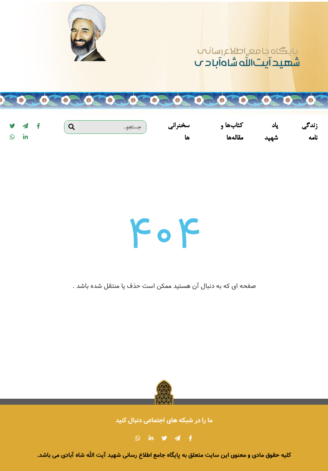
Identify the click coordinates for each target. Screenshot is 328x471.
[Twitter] (12, 125)
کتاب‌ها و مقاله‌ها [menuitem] (231, 132)
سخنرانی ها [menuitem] (179, 132)
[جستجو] (71, 127)
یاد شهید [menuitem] (271, 132)
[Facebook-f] (38, 125)
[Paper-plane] (25, 125)
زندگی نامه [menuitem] (309, 132)
